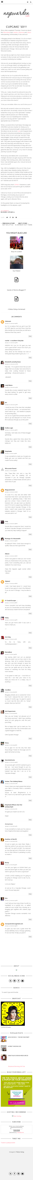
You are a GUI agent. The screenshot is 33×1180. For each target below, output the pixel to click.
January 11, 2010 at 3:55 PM (11, 654)
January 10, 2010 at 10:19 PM (11, 323)
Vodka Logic (9, 428)
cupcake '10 (11, 212)
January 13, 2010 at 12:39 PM (11, 925)
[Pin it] (16, 217)
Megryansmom (10, 490)
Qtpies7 (7, 581)
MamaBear (8, 652)
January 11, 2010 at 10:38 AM (11, 523)
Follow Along (20, 1152)
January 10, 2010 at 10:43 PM (11, 404)
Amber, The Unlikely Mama (13, 781)
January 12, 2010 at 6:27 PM (11, 809)
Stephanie (8, 451)
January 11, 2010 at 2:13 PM (11, 639)
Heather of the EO (11, 839)
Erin (6, 898)
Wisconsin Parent (10, 468)
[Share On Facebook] (10, 217)
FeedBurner (20, 1132)
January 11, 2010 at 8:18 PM (11, 692)
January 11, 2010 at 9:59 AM (11, 470)
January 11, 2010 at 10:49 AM (11, 540)
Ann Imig (8, 637)
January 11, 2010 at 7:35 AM (11, 453)
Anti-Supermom (10, 711)
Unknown (8, 321)
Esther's (17, 184)
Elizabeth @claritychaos (13, 362)
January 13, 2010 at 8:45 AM (11, 864)
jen (6, 402)
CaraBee (8, 690)
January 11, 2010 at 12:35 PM (11, 620)
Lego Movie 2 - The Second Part (18, 1037)
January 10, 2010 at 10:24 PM (11, 387)
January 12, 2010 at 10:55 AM (11, 762)
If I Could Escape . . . (11, 600)
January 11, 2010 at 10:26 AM (11, 492)
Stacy (7, 743)
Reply (30, 336)
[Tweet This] (7, 217)
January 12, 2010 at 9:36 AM (11, 745)
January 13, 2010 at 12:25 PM (11, 900)
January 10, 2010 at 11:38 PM (11, 430)
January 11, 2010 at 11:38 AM (11, 602)
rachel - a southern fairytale (14, 340)
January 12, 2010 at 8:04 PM (11, 826)
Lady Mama (8, 385)
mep (6, 521)
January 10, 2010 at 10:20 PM (11, 364)
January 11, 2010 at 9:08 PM (11, 713)
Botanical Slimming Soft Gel (16, 1066)
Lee (19, 131)
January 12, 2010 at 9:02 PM (11, 841)
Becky (7, 862)
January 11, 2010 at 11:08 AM (11, 556)
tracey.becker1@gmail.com (14, 924)
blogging (4, 212)
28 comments (5, 211)
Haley (7, 618)
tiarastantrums (10, 760)
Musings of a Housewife (12, 538)
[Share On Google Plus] (13, 217)
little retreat (6, 32)
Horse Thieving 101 (14, 1046)
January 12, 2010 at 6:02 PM (11, 783)
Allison (7, 554)
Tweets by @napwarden (8, 1142)
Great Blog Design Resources (18, 1055)
